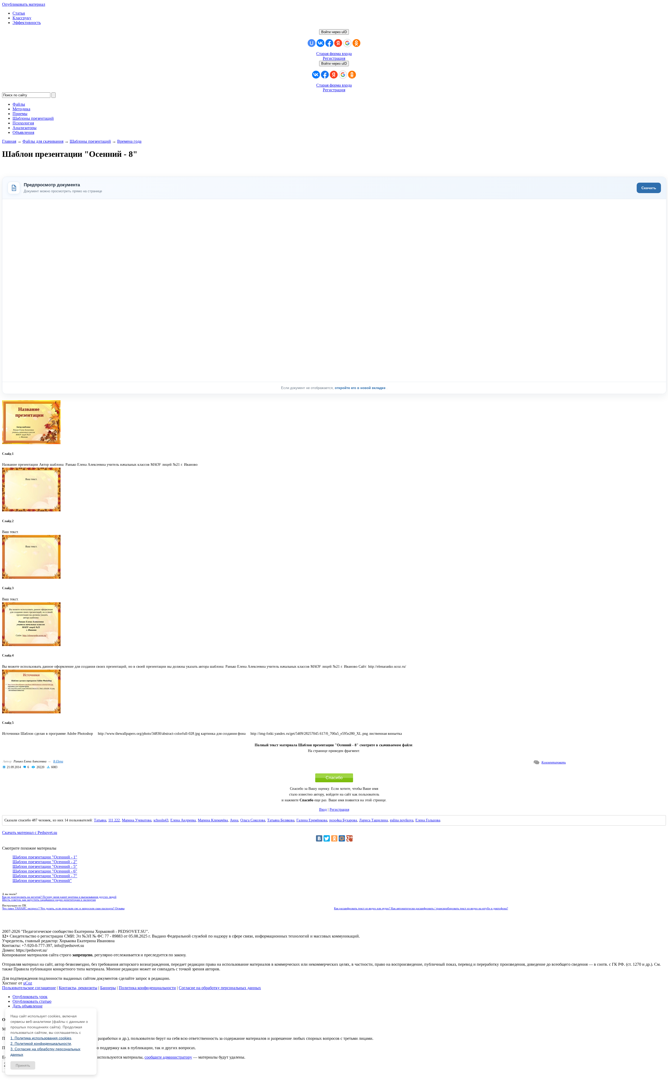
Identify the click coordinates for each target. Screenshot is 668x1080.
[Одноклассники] (334, 838)
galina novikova (401, 820)
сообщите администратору (168, 1057)
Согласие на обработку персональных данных (220, 988)
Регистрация (334, 58)
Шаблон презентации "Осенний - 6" (45, 871)
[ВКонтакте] (319, 838)
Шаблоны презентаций (90, 141)
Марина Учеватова (136, 820)
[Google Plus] (349, 838)
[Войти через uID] (311, 43)
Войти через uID (334, 32)
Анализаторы (25, 128)
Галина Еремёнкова (311, 820)
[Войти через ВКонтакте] (320, 43)
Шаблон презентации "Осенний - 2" (45, 862)
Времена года (129, 141)
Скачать (648, 188)
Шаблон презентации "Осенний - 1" (45, 857)
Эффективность (27, 22)
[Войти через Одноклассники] (356, 43)
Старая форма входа (334, 53)
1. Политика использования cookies (40, 1038)
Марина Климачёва (213, 820)
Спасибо (334, 777)
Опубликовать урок (30, 996)
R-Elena (58, 761)
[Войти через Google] (347, 43)
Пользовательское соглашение (29, 988)
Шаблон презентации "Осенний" (42, 880)
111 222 (114, 820)
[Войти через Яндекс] (338, 43)
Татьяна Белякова (280, 820)
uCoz (27, 983)
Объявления (23, 132)
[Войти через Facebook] (329, 43)
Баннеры (108, 988)
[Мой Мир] (342, 838)
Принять (23, 1065)
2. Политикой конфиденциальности (40, 1043)
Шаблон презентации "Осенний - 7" (45, 876)
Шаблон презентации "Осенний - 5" (45, 866)
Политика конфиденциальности (147, 988)
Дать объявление (28, 1006)
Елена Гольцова (427, 820)
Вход (323, 810)
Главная (9, 141)
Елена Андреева (183, 820)
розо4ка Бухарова (343, 820)
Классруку (22, 18)
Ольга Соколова (252, 820)
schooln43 (160, 820)
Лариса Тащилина (373, 820)
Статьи (19, 13)
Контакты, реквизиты (78, 988)
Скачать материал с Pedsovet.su (29, 832)
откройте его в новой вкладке (360, 388)
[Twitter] (327, 838)
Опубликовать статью (32, 1001)
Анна (234, 820)
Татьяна (100, 820)
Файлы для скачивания (42, 141)
